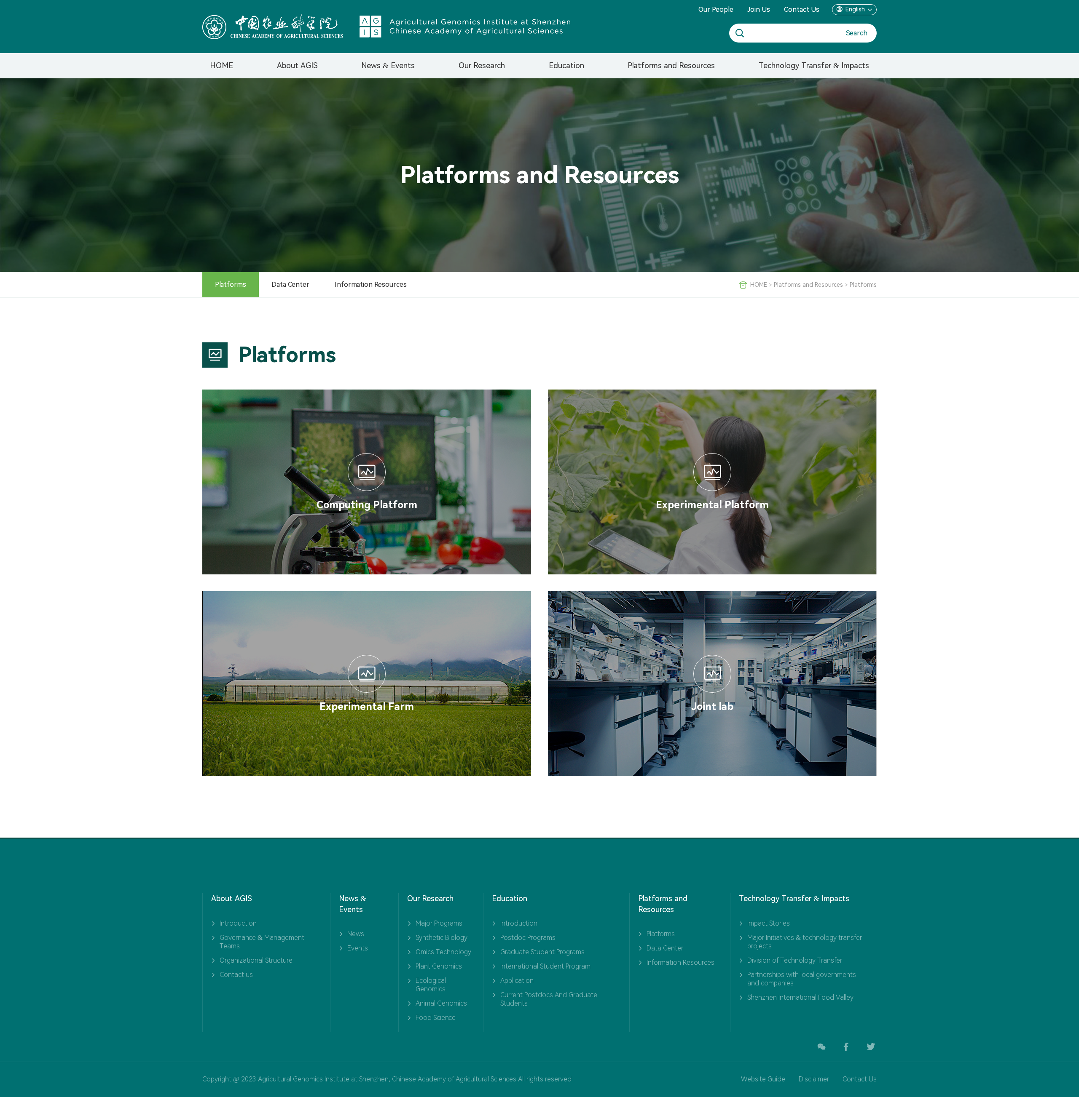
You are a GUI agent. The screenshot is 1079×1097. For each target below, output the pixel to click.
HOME (221, 65)
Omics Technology (443, 952)
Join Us (758, 9)
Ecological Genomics (431, 985)
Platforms (230, 284)
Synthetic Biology (441, 938)
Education (566, 65)
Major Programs (439, 923)
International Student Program (545, 966)
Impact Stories (768, 923)
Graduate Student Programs (542, 952)
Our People (715, 9)
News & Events (388, 65)
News (355, 934)
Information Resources (371, 284)
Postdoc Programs (528, 938)
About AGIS (297, 65)
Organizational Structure (256, 960)
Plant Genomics (439, 966)
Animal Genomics (441, 1003)
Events (357, 948)
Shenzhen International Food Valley (800, 997)
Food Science (436, 1018)
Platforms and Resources (671, 65)
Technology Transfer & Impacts (814, 65)
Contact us (236, 975)
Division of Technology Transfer (794, 960)
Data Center (290, 284)
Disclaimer (814, 1079)
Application (517, 981)
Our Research (482, 65)
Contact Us (801, 9)
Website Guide (763, 1079)
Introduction (238, 923)
